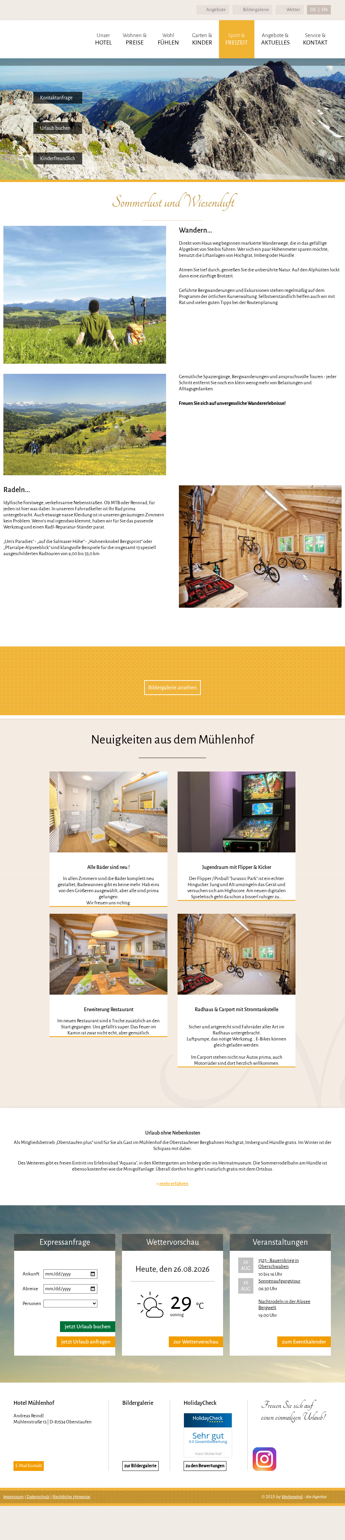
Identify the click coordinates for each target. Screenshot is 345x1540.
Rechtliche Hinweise (71, 1496)
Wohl (168, 39)
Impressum (13, 1496)
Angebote (216, 9)
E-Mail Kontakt (28, 1465)
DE (313, 9)
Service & (315, 39)
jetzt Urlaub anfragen (86, 1342)
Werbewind (292, 1496)
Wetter (293, 9)
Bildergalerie (256, 9)
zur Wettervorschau (196, 1342)
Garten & (202, 39)
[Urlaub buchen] (23, 117)
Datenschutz (38, 1496)
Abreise (30, 1288)
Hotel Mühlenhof (208, 1453)
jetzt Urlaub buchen (88, 1326)
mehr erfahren (173, 1183)
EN (324, 9)
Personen (32, 1303)
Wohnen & (135, 39)
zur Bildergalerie (140, 1465)
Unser (103, 39)
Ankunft (31, 1273)
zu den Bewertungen (205, 1465)
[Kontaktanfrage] (23, 87)
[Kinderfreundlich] (23, 147)
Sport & (236, 39)
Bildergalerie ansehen (172, 687)
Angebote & (275, 39)
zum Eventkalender (304, 1342)
